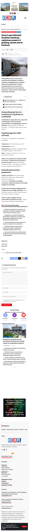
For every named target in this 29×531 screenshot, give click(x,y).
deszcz (7, 252)
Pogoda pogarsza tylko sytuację (13, 104)
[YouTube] (4, 450)
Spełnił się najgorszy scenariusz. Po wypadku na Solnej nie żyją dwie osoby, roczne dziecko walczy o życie (14, 211)
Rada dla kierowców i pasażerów (13, 107)
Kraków (16, 252)
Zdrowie (10, 337)
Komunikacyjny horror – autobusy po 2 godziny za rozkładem (14, 101)
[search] (20, 18)
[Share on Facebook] (5, 49)
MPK (20, 252)
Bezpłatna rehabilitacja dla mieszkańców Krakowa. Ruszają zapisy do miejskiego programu (13, 341)
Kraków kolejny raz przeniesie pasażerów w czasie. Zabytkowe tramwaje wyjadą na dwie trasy (12, 228)
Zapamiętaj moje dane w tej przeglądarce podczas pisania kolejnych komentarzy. (14, 301)
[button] (25, 18)
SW (6, 53)
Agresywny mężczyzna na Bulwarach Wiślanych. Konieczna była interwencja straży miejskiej (14, 233)
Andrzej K (7, 345)
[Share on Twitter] (7, 49)
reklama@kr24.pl (6, 502)
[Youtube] (13, 13)
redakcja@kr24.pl (6, 495)
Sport (26, 429)
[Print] (12, 49)
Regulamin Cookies (6, 485)
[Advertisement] (14, 382)
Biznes (17, 429)
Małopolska (10, 429)
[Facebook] (10, 13)
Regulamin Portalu (6, 479)
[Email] (10, 49)
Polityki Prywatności (10, 525)
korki (11, 252)
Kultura (21, 429)
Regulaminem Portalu (7, 527)
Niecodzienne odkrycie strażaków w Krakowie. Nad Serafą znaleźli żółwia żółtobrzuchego (14, 363)
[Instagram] (15, 13)
